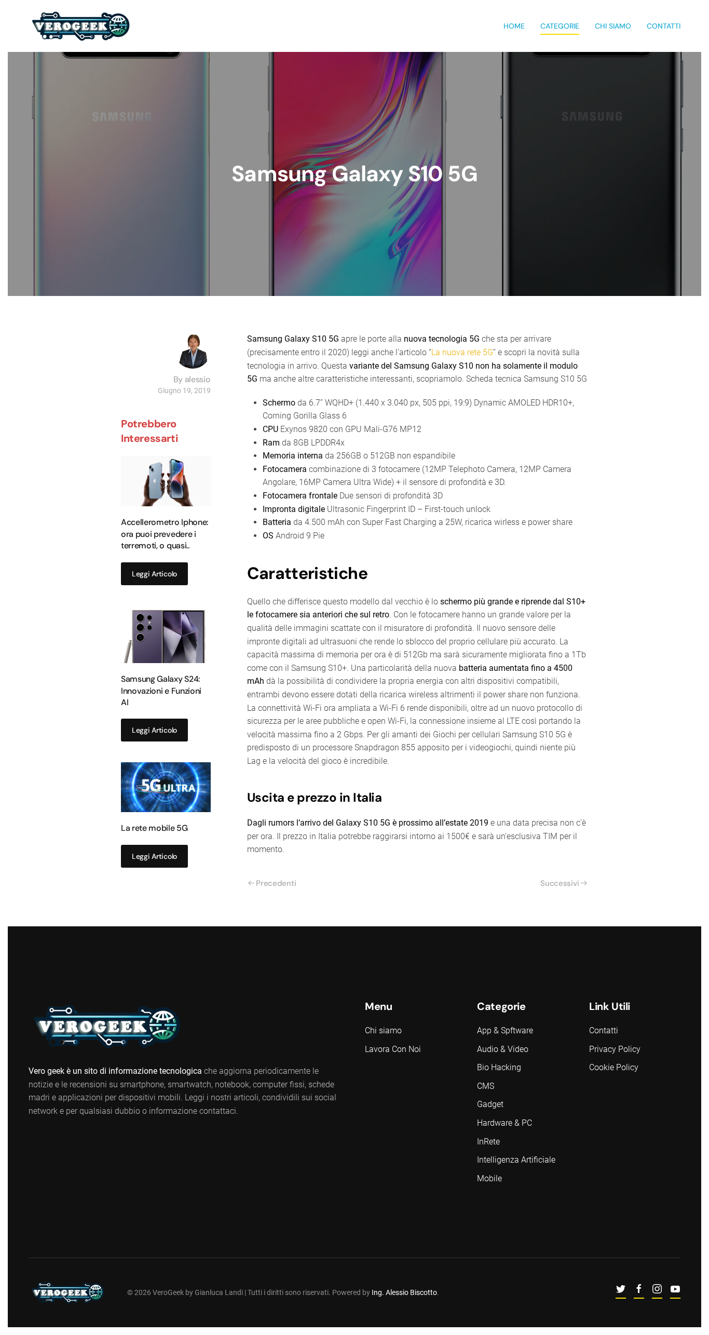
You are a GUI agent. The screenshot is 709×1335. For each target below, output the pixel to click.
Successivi (559, 883)
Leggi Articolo (154, 573)
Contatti (663, 26)
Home (514, 26)
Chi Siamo (613, 26)
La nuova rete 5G (462, 352)
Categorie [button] (559, 26)
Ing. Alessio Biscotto (404, 1292)
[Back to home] (80, 26)
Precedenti (276, 883)
